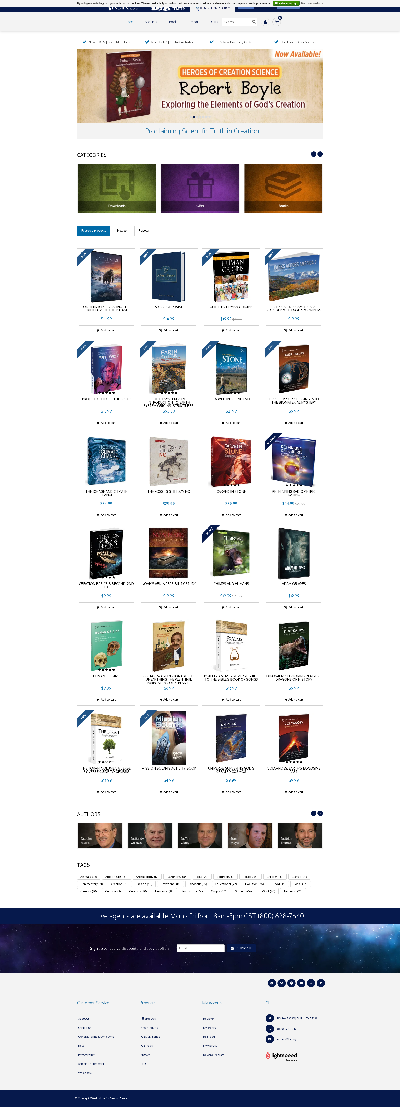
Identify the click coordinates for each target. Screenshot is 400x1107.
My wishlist (210, 1045)
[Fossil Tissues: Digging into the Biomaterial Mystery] (293, 368)
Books (174, 22)
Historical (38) (164, 891)
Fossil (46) (301, 884)
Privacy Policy (86, 1054)
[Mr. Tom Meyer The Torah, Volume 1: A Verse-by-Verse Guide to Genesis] (106, 738)
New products (149, 1027)
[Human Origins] (106, 645)
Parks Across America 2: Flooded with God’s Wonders (293, 308)
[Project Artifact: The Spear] (106, 368)
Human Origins (106, 676)
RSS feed (209, 1036)
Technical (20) (293, 891)
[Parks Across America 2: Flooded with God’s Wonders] (293, 276)
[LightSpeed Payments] (294, 1057)
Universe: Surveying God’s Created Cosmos (231, 770)
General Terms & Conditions (96, 1036)
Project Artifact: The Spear (106, 399)
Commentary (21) (91, 884)
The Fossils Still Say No (168, 492)
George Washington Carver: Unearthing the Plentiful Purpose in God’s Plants (168, 679)
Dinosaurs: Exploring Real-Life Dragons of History (293, 678)
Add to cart (108, 330)
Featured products (93, 230)
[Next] (320, 154)
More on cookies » (312, 3)
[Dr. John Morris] (100, 836)
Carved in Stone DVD (231, 399)
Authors (145, 1054)
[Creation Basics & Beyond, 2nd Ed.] (106, 553)
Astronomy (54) (177, 876)
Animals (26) (88, 876)
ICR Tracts (147, 1045)
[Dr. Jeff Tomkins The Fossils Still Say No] (168, 461)
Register (208, 1018)
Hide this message (286, 3)
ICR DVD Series (150, 1036)
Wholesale (85, 1073)
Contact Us (84, 1027)
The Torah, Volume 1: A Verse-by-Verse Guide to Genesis (106, 770)
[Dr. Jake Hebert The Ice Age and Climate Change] (106, 461)
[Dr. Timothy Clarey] (200, 836)
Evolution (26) (254, 884)
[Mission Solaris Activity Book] (168, 738)
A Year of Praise (169, 307)
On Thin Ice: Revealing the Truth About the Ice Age (106, 308)
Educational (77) (226, 884)
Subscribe (244, 948)
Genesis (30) (88, 891)
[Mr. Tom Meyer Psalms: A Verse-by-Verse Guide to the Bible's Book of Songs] (231, 645)
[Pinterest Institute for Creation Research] (291, 983)
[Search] (254, 22)
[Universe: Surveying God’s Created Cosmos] (231, 738)
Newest (122, 230)
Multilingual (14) (192, 891)
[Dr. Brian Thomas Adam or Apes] (293, 553)
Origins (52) (219, 891)
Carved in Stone (231, 492)
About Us (84, 1018)
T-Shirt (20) (267, 891)
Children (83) (275, 876)
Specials (151, 22)
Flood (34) (278, 884)
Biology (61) (250, 876)
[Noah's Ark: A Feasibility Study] (168, 553)
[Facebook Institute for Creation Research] (272, 983)
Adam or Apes (294, 584)
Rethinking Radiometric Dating (293, 493)
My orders (209, 1027)
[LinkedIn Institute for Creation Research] (321, 983)
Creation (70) (120, 884)
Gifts (214, 22)
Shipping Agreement (91, 1063)
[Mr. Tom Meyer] (250, 836)
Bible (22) (202, 876)
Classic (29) (299, 876)
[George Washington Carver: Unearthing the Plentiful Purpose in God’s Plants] (168, 645)
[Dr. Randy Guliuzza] (150, 836)
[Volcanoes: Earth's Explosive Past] (293, 738)
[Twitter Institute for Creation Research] (282, 983)
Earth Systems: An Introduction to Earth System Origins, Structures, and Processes (169, 402)
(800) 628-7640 (287, 1028)
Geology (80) (138, 891)
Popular (144, 230)
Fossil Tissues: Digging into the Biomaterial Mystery (294, 400)
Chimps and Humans (231, 584)
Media (194, 22)
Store (128, 22)
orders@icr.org (286, 1039)
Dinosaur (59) (198, 884)
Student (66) (243, 891)
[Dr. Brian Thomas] (300, 836)
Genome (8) (113, 891)
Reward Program (213, 1054)
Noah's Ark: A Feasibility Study (169, 584)
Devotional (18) (170, 884)
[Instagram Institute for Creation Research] (311, 983)
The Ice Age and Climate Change (106, 493)
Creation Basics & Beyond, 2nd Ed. (106, 585)
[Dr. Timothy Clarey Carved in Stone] (231, 461)
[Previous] (313, 154)
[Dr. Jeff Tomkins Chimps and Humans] (231, 553)
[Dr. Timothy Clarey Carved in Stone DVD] (231, 368)
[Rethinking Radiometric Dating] (293, 461)
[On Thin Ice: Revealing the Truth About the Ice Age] (106, 276)
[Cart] (276, 22)
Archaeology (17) (147, 876)
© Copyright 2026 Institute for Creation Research (103, 1098)
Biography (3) (225, 876)
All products (148, 1018)
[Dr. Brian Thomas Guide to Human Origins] (231, 276)
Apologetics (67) (116, 876)
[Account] (265, 22)
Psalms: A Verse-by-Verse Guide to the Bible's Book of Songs (231, 678)
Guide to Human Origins (231, 307)
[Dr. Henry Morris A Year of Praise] (168, 276)
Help (81, 1045)
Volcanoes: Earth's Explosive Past (294, 770)
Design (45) (144, 884)
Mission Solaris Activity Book (168, 768)
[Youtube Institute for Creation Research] (301, 983)
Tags (144, 1063)
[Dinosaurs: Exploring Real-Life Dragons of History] (293, 645)
